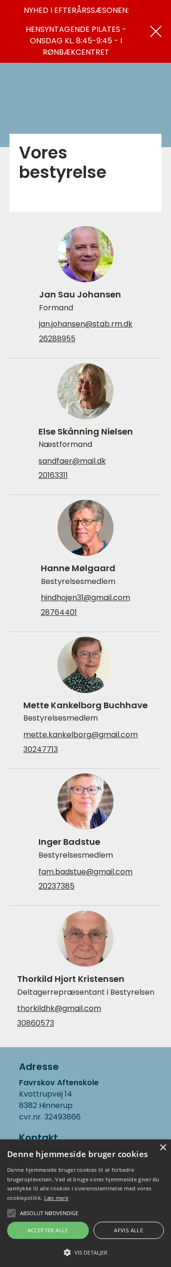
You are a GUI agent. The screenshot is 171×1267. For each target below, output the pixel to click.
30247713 (40, 749)
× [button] (162, 1147)
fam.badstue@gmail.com (85, 872)
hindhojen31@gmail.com (85, 598)
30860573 (35, 1023)
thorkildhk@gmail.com (59, 1008)
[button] (85, 1251)
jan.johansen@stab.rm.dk (86, 324)
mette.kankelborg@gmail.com (80, 735)
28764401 (59, 612)
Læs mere (56, 1197)
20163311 (53, 475)
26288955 (57, 339)
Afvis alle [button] (128, 1230)
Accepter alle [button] (48, 1230)
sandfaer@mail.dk (72, 461)
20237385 (56, 886)
